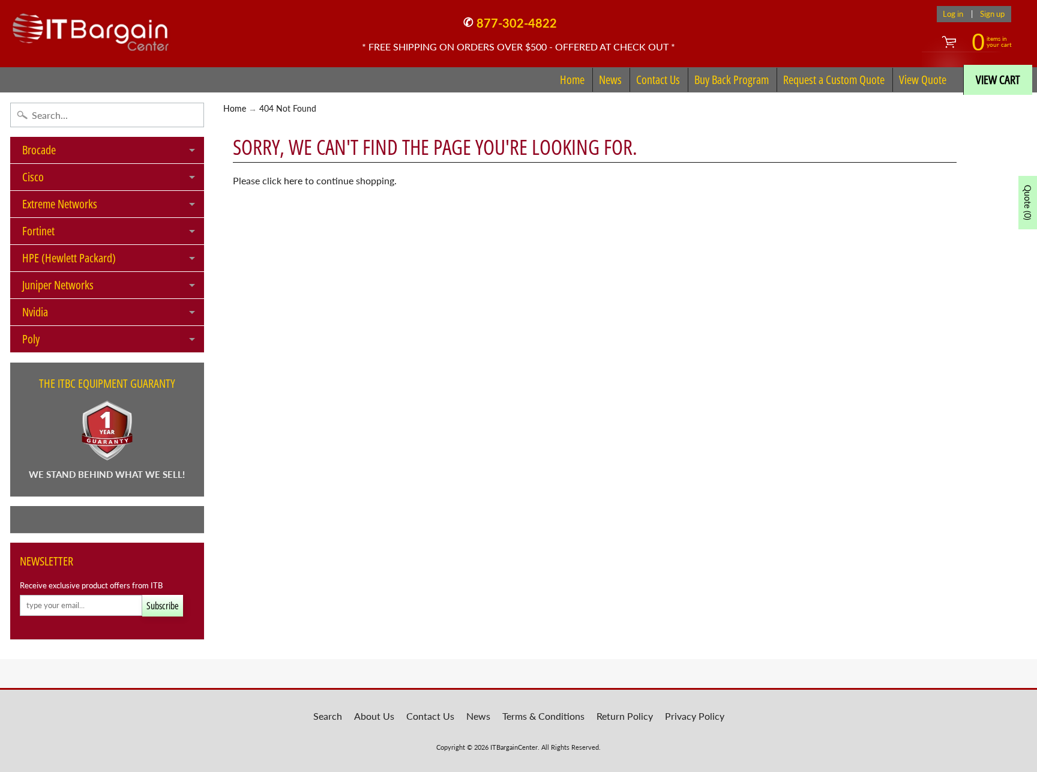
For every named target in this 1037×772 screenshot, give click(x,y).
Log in (953, 14)
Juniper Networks (113, 287)
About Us (374, 716)
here (293, 180)
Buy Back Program (731, 79)
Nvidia (113, 314)
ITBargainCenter (514, 747)
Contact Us (658, 79)
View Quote (922, 79)
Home (572, 79)
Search (327, 716)
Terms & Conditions (543, 716)
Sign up (992, 14)
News (610, 79)
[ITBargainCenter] (90, 28)
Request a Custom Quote (834, 79)
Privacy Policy (694, 716)
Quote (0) (1028, 202)
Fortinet (113, 233)
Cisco (113, 179)
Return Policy (625, 716)
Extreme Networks (113, 206)
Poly (113, 341)
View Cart (998, 79)
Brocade (113, 152)
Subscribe (162, 605)
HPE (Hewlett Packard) (113, 260)
